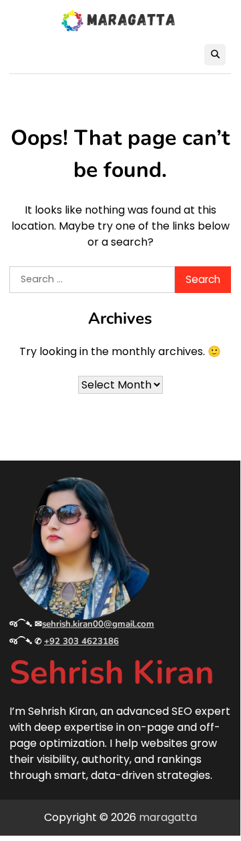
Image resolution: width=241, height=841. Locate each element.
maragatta (168, 817)
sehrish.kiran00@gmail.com (98, 624)
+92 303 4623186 (81, 641)
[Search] (215, 54)
